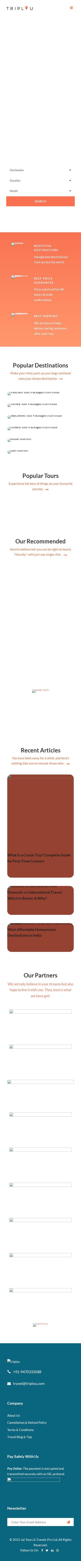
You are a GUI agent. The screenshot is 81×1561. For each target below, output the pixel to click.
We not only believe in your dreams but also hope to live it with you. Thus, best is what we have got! (40, 990)
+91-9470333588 (27, 1371)
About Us (13, 1415)
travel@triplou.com (29, 1383)
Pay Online (14, 1468)
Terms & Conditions (20, 1430)
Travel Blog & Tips (19, 1437)
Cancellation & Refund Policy (27, 1422)
